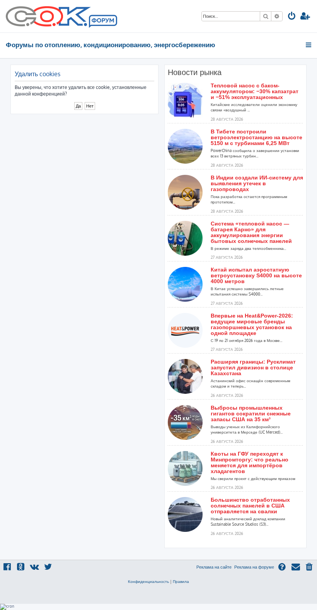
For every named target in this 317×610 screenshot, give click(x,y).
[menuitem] (291, 17)
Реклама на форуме (254, 567)
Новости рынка (195, 72)
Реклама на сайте (214, 567)
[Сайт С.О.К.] (61, 16)
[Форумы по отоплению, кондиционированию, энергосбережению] (102, 22)
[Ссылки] (309, 45)
